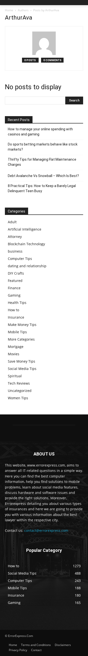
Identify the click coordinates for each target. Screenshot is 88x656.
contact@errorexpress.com (46, 530)
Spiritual (15, 376)
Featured (15, 280)
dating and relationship (27, 266)
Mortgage (15, 346)
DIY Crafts (16, 273)
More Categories (21, 339)
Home (9, 10)
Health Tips (17, 302)
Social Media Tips (22, 368)
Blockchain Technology (26, 244)
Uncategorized (20, 390)
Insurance (16, 317)
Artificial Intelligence (24, 229)
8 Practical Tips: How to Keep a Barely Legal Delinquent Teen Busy (42, 188)
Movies (13, 354)
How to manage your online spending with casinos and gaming (40, 131)
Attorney (15, 236)
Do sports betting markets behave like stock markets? (42, 146)
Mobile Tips (17, 332)
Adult (12, 222)
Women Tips (18, 398)
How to (13, 310)
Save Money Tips (21, 361)
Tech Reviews (19, 383)
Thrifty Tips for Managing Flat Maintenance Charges (42, 162)
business (15, 251)
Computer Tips (20, 258)
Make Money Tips (22, 324)
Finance (14, 288)
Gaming (14, 295)
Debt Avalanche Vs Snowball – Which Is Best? (43, 176)
